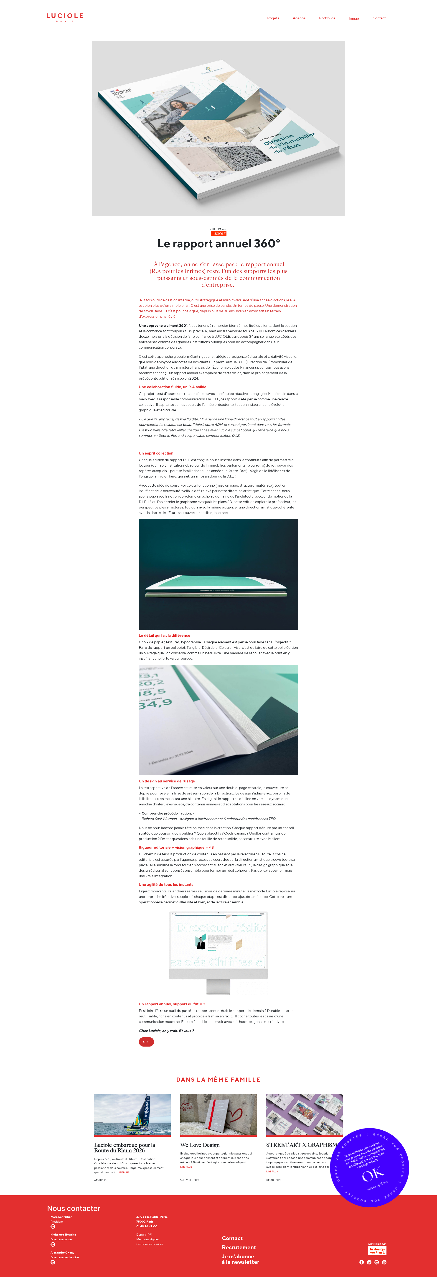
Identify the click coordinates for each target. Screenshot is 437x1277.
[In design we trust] (377, 1250)
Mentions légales (147, 1239)
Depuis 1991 (144, 1234)
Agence (299, 18)
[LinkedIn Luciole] (376, 1261)
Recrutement (239, 1247)
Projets (273, 18)
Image (354, 18)
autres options (377, 1185)
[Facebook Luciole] (361, 1261)
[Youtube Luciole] (384, 1261)
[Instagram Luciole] (369, 1261)
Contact (379, 18)
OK (372, 1174)
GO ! (146, 1042)
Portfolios (327, 18)
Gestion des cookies (149, 1244)
